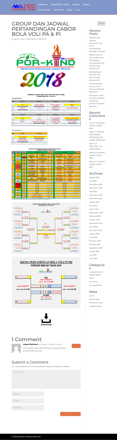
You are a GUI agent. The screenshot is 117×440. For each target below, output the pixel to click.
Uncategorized (95, 285)
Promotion (93, 282)
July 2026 (93, 181)
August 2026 (94, 177)
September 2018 (96, 248)
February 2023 (95, 216)
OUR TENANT (44, 10)
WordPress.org (95, 306)
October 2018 (94, 244)
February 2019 (95, 241)
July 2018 (92, 255)
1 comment (42, 39)
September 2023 (96, 213)
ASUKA (86, 5)
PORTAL (76, 5)
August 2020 (94, 234)
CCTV (77, 10)
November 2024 (95, 198)
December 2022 (95, 223)
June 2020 (93, 237)
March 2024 (94, 209)
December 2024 (95, 195)
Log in (91, 296)
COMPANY (43, 5)
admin (17, 39)
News (33, 39)
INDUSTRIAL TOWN (60, 5)
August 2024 (94, 202)
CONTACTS (59, 10)
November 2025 (95, 188)
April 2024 (93, 206)
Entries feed (94, 299)
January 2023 (94, 220)
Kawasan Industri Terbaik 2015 (97, 125)
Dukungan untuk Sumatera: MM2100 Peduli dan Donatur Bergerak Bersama (96, 100)
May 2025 (93, 191)
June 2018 (93, 258)
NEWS (69, 10)
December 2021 (95, 230)
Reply (76, 346)
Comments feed (96, 303)
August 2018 (94, 251)
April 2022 (93, 227)
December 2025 (95, 184)
